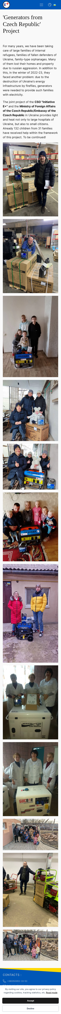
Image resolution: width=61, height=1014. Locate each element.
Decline (30, 1008)
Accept (30, 1000)
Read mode (51, 992)
